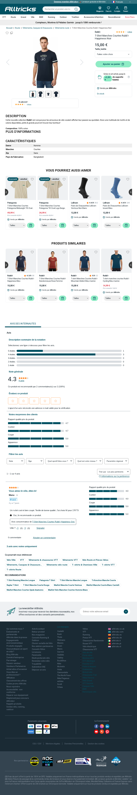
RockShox (61, 661)
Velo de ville (87, 652)
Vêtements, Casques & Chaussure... (24, 565)
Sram (59, 646)
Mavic (59, 649)
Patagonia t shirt (47, 580)
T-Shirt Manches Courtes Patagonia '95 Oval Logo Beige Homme (52, 207)
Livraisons (36, 652)
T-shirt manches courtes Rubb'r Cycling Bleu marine (116, 280)
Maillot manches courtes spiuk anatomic (25, 590)
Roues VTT (87, 643)
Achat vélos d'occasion (16, 669)
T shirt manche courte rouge (36, 585)
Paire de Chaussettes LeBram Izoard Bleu (115, 207)
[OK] (126, 611)
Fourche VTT (88, 664)
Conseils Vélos (38, 649)
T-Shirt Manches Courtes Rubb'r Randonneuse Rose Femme (52, 280)
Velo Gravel (87, 680)
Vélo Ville (11, 560)
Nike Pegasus (63, 678)
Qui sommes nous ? (15, 629)
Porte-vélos (87, 655)
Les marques (63, 627)
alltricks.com (117, 632)
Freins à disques (89, 666)
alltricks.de (117, 638)
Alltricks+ (10, 701)
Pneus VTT (87, 638)
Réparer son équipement (17, 695)
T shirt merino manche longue (73, 580)
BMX (41, 17)
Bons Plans (130, 17)
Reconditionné (114, 17)
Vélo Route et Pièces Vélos (95, 560)
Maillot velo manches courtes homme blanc (68, 590)
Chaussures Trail (90, 675)
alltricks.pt (116, 643)
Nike (59, 664)
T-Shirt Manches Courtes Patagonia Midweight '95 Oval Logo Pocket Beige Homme (19, 207)
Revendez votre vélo (41, 661)
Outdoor (63, 17)
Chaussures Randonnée (93, 641)
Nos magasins (38, 635)
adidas (60, 681)
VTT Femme (88, 683)
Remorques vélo (89, 692)
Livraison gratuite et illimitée (80, 2)
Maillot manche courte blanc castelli (102, 585)
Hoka (59, 669)
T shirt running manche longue (21, 580)
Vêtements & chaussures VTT (43, 560)
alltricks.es (117, 635)
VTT (4, 17)
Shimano (61, 640)
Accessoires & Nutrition (93, 17)
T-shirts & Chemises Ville (84, 565)
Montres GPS (88, 658)
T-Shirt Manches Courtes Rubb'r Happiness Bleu (20, 280)
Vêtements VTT (70, 560)
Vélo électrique (89, 646)
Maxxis (60, 643)
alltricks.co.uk (118, 629)
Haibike (60, 655)
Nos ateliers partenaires (42, 646)
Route (13, 17)
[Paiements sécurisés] (43, 729)
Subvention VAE (38, 667)
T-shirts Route (14, 569)
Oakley (60, 658)
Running (51, 17)
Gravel (23, 17)
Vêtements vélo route (56, 565)
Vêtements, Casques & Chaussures (37, 28)
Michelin (61, 666)
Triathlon (75, 17)
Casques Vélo (88, 686)
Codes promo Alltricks (16, 684)
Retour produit (38, 632)
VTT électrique (89, 661)
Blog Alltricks (12, 654)
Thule (59, 637)
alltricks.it (116, 641)
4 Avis (29, 105)
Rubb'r (97, 32)
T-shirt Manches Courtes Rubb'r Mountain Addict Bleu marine (84, 280)
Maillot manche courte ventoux (68, 585)
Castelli (60, 631)
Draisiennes (87, 669)
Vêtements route (62, 28)
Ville (32, 17)
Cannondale (62, 672)
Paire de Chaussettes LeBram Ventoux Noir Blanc (83, 207)
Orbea (60, 687)
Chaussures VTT (90, 649)
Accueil (9, 28)
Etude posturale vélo (41, 658)
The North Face (64, 675)
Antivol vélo (87, 672)
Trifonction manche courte (104, 580)
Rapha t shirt (13, 585)
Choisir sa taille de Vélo (42, 643)
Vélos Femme (88, 678)
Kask (59, 634)
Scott (59, 684)
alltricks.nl (116, 646)
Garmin (60, 652)
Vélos (85, 629)
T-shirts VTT (108, 565)
